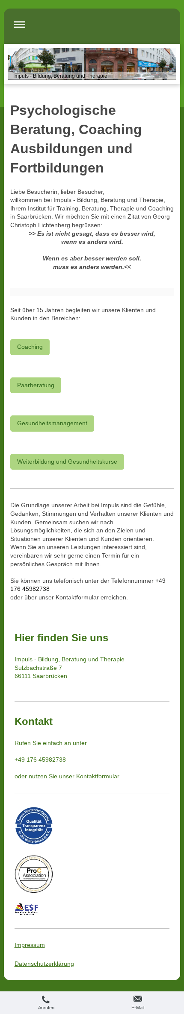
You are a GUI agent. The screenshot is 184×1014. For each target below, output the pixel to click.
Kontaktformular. (98, 776)
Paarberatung (35, 385)
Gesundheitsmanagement (52, 423)
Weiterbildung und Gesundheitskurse (67, 461)
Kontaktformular (77, 597)
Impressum (30, 944)
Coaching (30, 346)
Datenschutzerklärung (44, 963)
